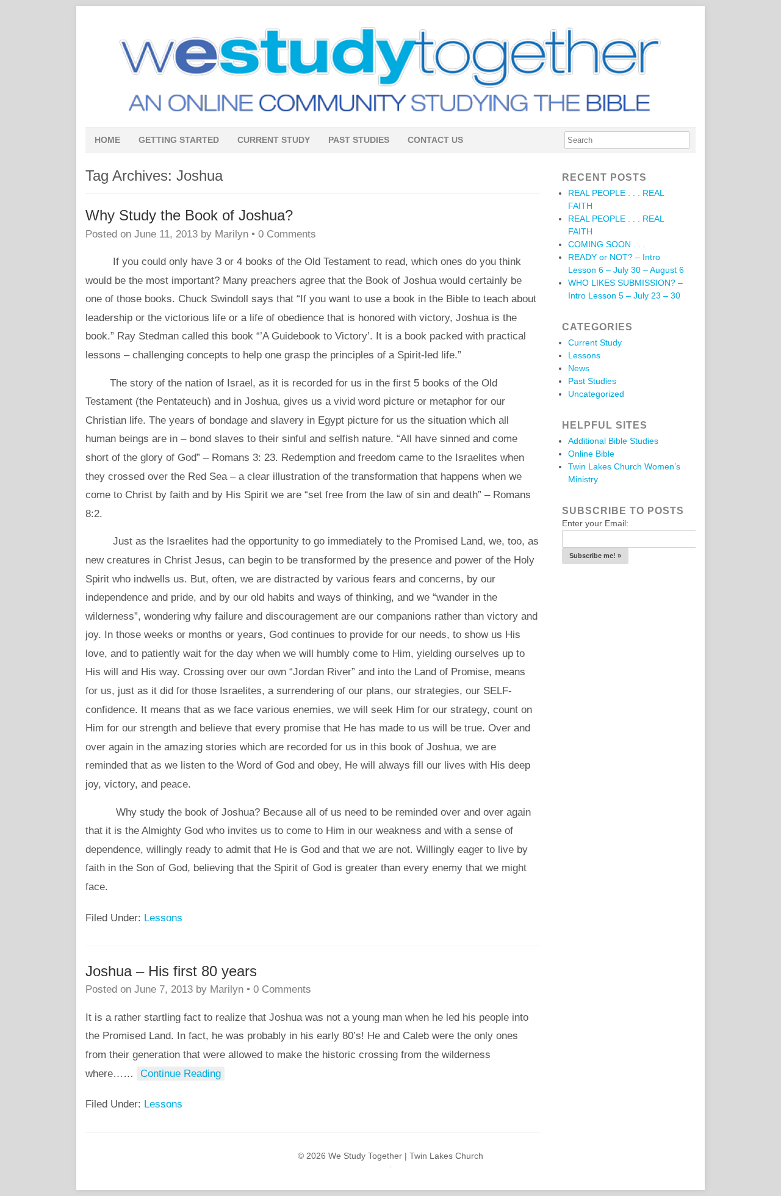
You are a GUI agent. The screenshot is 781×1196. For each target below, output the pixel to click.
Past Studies (358, 140)
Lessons (163, 918)
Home (107, 140)
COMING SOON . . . (607, 244)
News (578, 368)
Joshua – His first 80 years (171, 971)
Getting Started (179, 140)
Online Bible (591, 453)
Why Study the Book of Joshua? (189, 215)
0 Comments (287, 234)
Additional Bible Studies (613, 441)
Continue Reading (180, 1073)
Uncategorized (596, 394)
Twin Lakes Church (446, 1156)
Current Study (273, 140)
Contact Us (435, 140)
